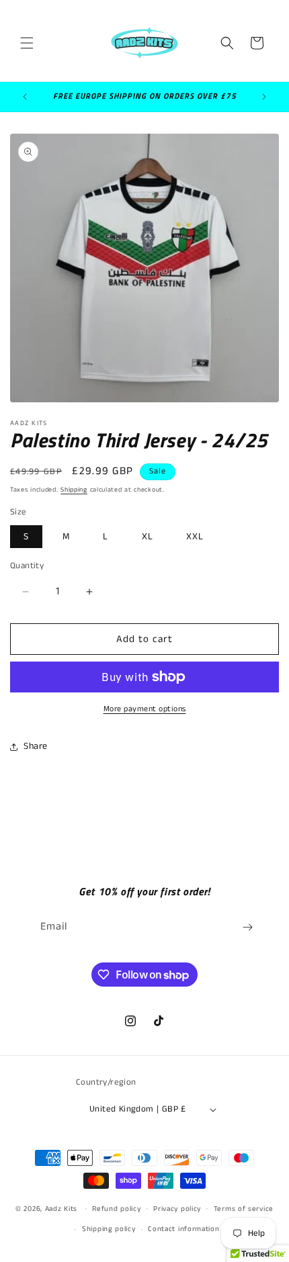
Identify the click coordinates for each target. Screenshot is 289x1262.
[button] (27, 43)
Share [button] (36, 746)
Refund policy (116, 1209)
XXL (195, 536)
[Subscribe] (247, 927)
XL (147, 536)
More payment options (145, 709)
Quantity (27, 565)
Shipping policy (109, 1229)
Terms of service (244, 1209)
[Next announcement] (264, 96)
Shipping (73, 489)
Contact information (183, 1229)
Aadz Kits (61, 1208)
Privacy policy (177, 1209)
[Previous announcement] (25, 96)
